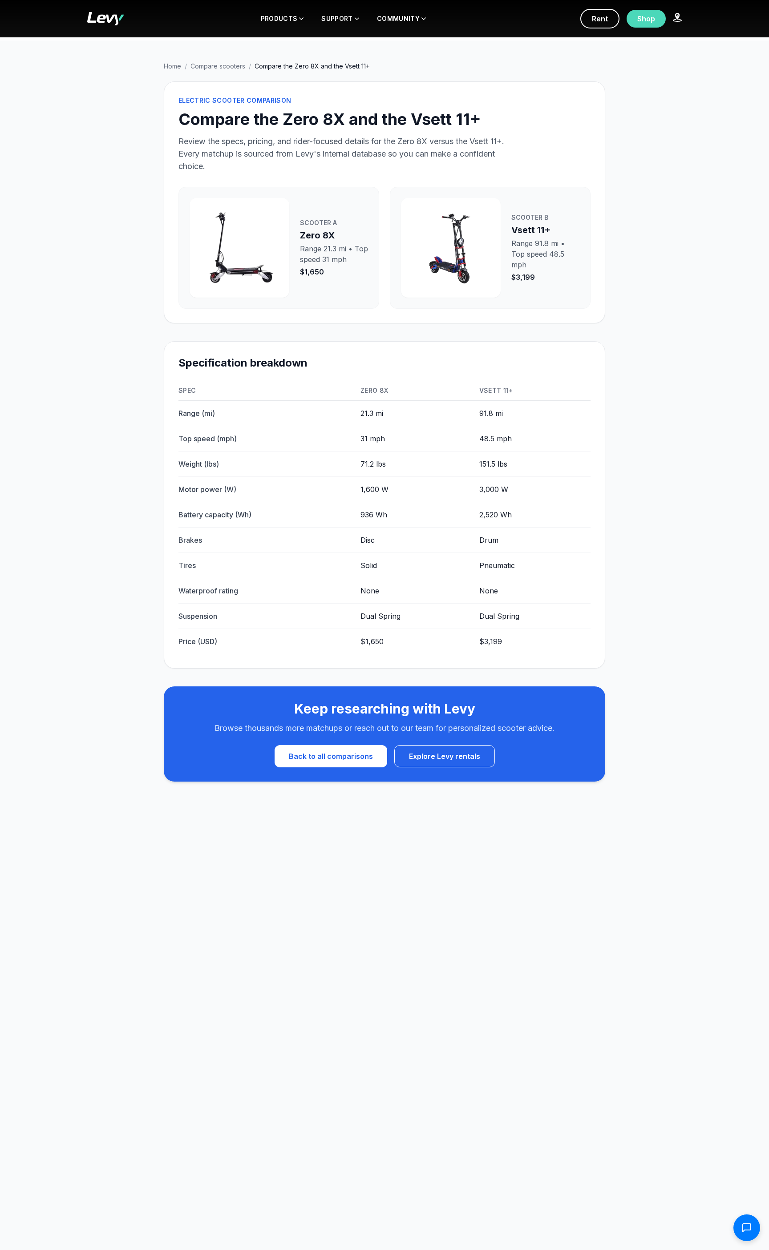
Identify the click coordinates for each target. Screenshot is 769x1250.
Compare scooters (217, 66)
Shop (646, 18)
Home (172, 66)
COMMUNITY (398, 18)
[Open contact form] (746, 1227)
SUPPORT (336, 18)
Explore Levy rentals (444, 756)
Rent (600, 18)
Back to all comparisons (331, 756)
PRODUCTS (279, 18)
